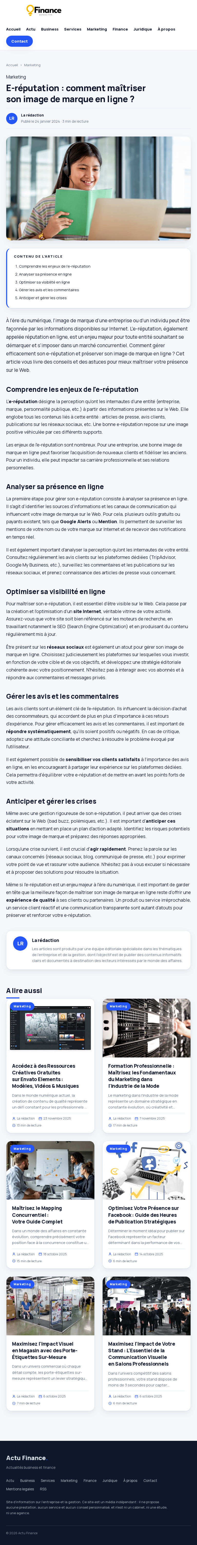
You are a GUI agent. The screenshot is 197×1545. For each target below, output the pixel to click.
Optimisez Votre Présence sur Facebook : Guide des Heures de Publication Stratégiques (143, 1215)
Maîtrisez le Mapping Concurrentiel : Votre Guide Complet (37, 1215)
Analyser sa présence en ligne (45, 274)
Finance (120, 29)
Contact (19, 41)
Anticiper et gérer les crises (43, 297)
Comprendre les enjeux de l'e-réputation (55, 266)
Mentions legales (20, 1489)
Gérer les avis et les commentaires (49, 289)
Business (49, 29)
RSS (43, 1489)
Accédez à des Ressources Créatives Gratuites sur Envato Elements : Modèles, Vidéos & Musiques (45, 1076)
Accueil (13, 29)
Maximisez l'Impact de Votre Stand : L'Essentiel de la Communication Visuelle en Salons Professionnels (141, 1353)
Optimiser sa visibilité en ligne (44, 282)
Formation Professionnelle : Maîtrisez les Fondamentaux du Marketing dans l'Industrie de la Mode (142, 1076)
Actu (30, 29)
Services (72, 29)
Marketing (97, 29)
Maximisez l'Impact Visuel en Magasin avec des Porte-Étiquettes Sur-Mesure (44, 1350)
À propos (166, 29)
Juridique (143, 29)
